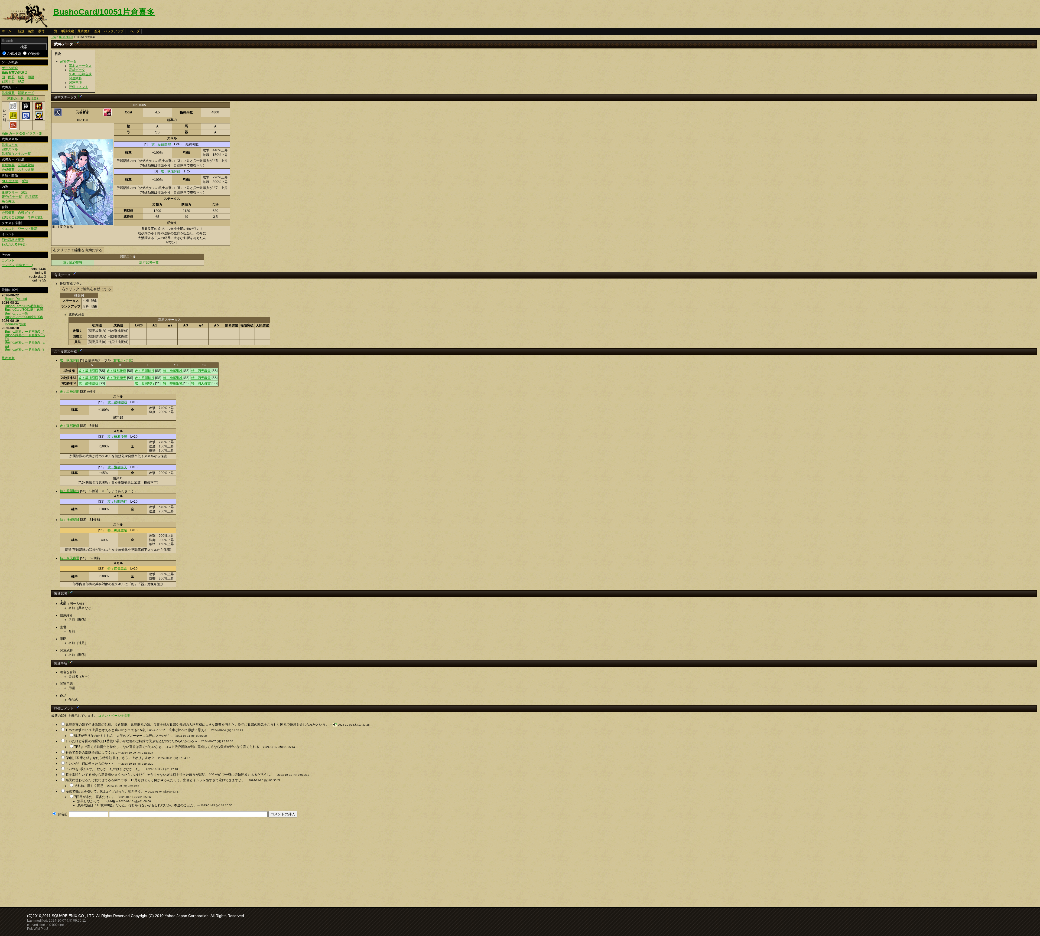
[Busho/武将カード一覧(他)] (13, 128)
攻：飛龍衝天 (116, 378)
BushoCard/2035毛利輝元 (24, 306)
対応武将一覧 (149, 262)
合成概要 (8, 170)
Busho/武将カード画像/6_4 (24, 331)
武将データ (68, 61)
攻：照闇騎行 (144, 371)
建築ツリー (10, 192)
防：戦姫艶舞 (72, 262)
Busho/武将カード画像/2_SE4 (25, 337)
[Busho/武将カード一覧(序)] (26, 118)
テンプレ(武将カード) (17, 265)
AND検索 (14, 54)
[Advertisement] (96, 861)
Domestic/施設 (15, 324)
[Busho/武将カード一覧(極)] (26, 109)
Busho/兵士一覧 (16, 313)
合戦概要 (8, 213)
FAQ (21, 81)
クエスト (8, 229)
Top (53, 36)
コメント (8, 260)
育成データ (77, 70)
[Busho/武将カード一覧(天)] (13, 109)
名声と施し (36, 217)
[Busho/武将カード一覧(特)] (39, 109)
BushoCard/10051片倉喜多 (104, 11)
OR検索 (34, 54)
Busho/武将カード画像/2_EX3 (25, 344)
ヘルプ (135, 31)
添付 (41, 31)
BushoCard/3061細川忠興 (24, 310)
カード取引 (17, 133)
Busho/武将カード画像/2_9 (24, 349)
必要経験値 (26, 165)
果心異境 (8, 201)
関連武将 (75, 78)
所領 (25, 181)
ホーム (6, 31)
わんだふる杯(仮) (14, 244)
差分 (97, 31)
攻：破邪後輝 (116, 371)
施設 (24, 192)
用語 (31, 77)
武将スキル (10, 145)
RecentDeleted (16, 299)
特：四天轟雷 (201, 371)
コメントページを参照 (114, 716)
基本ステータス (80, 66)
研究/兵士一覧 (12, 197)
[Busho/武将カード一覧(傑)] (39, 118)
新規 (21, 31)
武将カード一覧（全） (23, 98)
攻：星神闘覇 (88, 371)
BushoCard (66, 36)
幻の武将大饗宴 (13, 240)
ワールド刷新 (27, 229)
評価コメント (78, 87)
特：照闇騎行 (69, 491)
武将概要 (8, 93)
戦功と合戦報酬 (13, 217)
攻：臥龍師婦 (161, 144)
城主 (21, 77)
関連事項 (75, 82)
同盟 (11, 77)
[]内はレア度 (123, 360)
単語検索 (67, 31)
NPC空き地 (10, 181)
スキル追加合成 (80, 74)
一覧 (54, 31)
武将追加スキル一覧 (16, 154)
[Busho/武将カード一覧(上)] (13, 118)
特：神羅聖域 (173, 371)
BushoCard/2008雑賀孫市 (24, 317)
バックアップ (113, 31)
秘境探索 (31, 197)
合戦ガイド (26, 213)
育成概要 (8, 165)
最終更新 (83, 31)
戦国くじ (8, 81)
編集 (31, 31)
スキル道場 (26, 170)
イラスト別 (34, 133)
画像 (5, 133)
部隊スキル (10, 149)
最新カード (26, 93)
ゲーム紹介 (10, 68)
